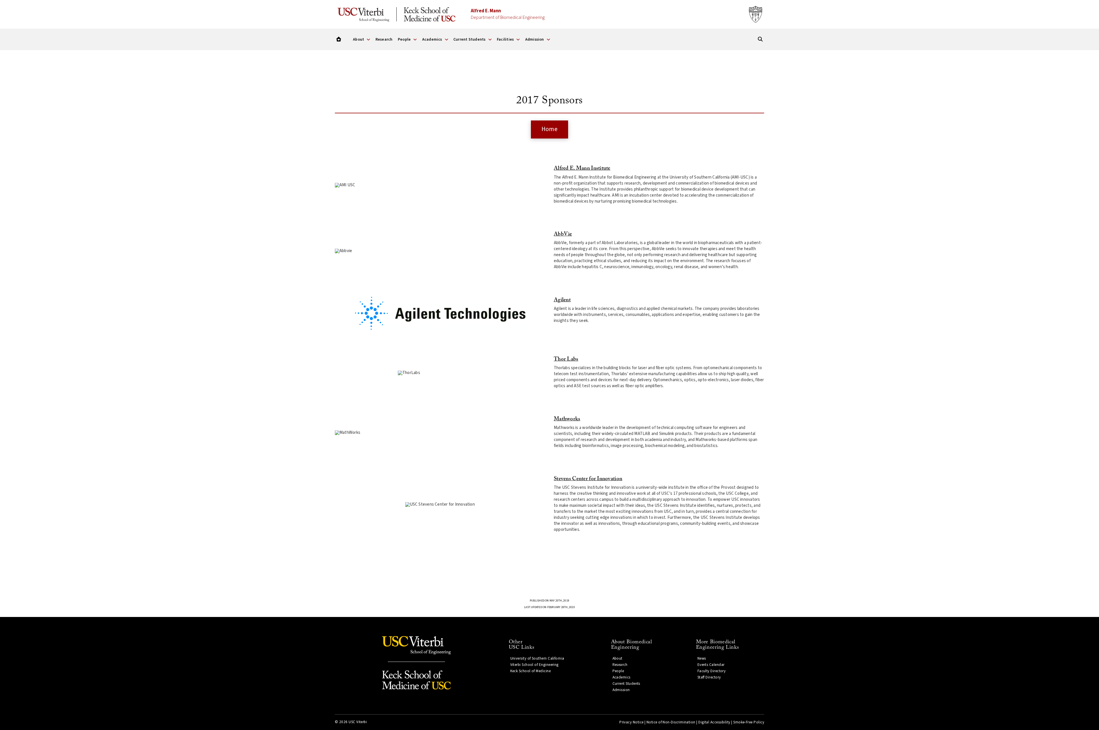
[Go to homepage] (339, 39)
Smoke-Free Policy (748, 722)
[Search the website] (760, 39)
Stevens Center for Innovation (588, 479)
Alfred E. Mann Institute (582, 168)
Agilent (562, 300)
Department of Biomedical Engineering (508, 14)
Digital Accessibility (714, 722)
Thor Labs (566, 359)
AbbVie (563, 234)
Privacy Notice (631, 722)
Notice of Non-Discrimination (671, 722)
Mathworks (567, 419)
